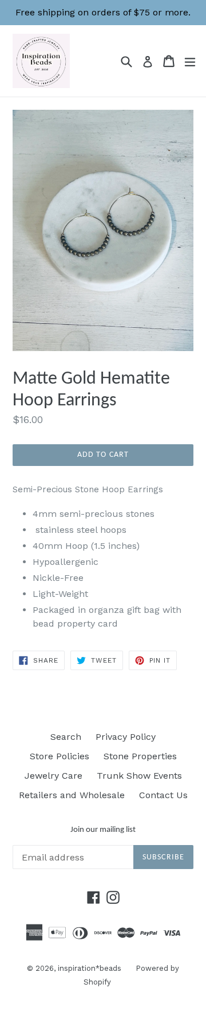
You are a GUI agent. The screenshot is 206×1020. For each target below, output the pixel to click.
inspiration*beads (89, 968)
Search (65, 736)
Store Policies (59, 756)
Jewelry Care (53, 775)
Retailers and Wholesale (72, 795)
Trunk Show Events (139, 775)
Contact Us (163, 795)
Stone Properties (140, 756)
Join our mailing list (103, 830)
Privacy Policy (126, 736)
